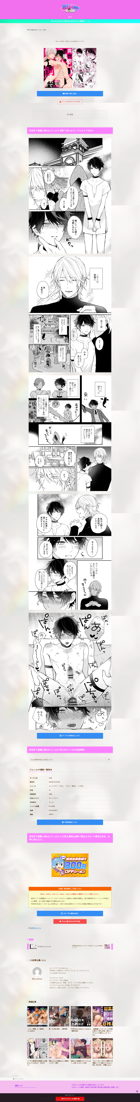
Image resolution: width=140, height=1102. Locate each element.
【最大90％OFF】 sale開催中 (69, 1098)
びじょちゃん (37, 979)
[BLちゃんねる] (70, 8)
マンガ (31, 939)
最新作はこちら (36, 928)
